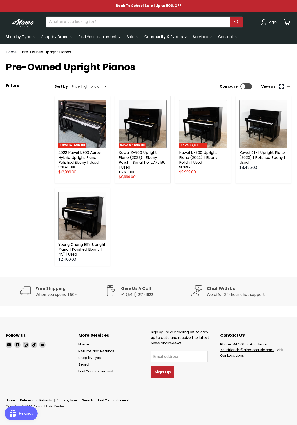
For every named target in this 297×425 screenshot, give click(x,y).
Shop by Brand (55, 36)
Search (84, 364)
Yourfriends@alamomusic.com (247, 349)
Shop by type (89, 357)
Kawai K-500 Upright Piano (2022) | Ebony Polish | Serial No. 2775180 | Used (142, 160)
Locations (235, 355)
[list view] (288, 86)
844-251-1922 (244, 344)
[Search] (236, 22)
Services (201, 36)
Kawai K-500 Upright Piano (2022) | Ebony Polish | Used (198, 157)
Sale (131, 36)
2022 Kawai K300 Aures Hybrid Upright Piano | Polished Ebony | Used (79, 157)
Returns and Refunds (96, 350)
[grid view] (281, 86)
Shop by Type (19, 36)
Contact (226, 36)
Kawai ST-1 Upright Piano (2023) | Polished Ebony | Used (262, 157)
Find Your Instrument (98, 36)
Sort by (61, 86)
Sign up (163, 372)
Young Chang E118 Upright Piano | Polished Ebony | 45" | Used (82, 249)
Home (11, 52)
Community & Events (164, 36)
